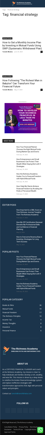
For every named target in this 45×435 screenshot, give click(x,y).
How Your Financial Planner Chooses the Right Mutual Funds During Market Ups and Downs (28, 149)
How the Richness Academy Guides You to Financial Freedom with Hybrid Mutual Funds (28, 176)
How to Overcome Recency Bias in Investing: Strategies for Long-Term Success (29, 239)
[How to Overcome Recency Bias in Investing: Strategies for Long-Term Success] (8, 240)
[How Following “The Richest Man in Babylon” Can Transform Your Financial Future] (22, 67)
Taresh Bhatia (7, 52)
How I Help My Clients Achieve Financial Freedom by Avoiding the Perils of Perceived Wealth (29, 188)
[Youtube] (37, 410)
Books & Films (7, 76)
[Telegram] (25, 410)
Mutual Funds (7, 38)
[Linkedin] (19, 410)
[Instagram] (13, 410)
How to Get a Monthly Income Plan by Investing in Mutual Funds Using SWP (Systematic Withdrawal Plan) (22, 45)
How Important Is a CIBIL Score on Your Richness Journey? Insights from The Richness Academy (29, 212)
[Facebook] (7, 410)
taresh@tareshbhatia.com (22, 393)
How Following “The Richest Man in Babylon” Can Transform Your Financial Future (22, 83)
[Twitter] (31, 410)
